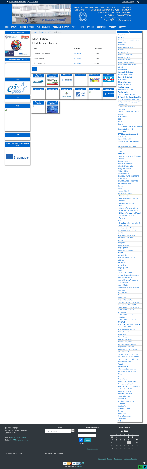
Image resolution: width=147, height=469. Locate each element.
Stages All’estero (124, 396)
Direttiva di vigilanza (125, 339)
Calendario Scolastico (125, 47)
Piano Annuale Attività (126, 62)
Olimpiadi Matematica (125, 166)
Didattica (121, 114)
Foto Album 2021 (124, 173)
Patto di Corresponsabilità (127, 344)
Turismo (122, 218)
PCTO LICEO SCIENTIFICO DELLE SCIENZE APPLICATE (129, 325)
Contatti (122, 27)
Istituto (13, 27)
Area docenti (122, 42)
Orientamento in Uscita (126, 384)
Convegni (121, 153)
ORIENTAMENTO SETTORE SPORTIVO (127, 320)
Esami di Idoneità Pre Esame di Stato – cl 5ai (128, 142)
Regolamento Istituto (125, 250)
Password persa (92, 449)
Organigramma (123, 247)
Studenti (90, 27)
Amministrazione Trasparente (128, 280)
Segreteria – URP (45, 32)
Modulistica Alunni (124, 82)
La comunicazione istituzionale (128, 275)
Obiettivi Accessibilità (125, 300)
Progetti (112, 27)
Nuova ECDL (122, 297)
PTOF (120, 121)
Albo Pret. (121, 37)
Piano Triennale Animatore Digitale (127, 65)
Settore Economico (124, 416)
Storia (120, 270)
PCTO (74, 27)
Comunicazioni (123, 52)
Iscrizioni (121, 411)
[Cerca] (73, 430)
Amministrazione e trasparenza (128, 40)
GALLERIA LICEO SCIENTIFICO (128, 181)
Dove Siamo (122, 262)
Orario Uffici (122, 406)
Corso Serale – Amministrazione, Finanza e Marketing (128, 198)
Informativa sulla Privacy (126, 228)
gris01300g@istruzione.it (19, 437)
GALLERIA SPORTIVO (125, 183)
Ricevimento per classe (126, 89)
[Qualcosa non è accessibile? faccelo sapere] (34, 69)
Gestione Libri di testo (125, 55)
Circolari (121, 50)
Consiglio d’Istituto (124, 255)
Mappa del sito (123, 285)
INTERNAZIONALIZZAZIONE (127, 230)
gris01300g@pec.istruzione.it (19, 440)
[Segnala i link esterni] (145, 467)
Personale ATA (123, 334)
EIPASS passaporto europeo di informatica (128, 135)
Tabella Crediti (123, 92)
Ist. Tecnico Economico (125, 193)
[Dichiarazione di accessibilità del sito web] (83, 463)
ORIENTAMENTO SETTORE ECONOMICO (127, 315)
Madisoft (79, 466)
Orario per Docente (124, 60)
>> (137, 430)
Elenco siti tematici (124, 139)
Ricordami (81, 443)
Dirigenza (121, 242)
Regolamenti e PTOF (61, 27)
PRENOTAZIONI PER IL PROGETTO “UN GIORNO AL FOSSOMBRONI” (129, 355)
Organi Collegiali (123, 245)
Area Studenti (122, 69)
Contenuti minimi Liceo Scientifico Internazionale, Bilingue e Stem (129, 98)
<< (112, 430)
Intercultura (122, 379)
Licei (119, 220)
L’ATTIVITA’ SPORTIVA (125, 272)
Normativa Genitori (124, 84)
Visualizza (77, 53)
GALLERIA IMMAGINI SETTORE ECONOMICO (128, 177)
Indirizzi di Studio (27, 27)
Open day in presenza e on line (128, 302)
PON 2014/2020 (123, 352)
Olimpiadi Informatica (125, 163)
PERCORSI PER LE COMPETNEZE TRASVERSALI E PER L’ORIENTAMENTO (129, 388)
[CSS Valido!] (76, 463)
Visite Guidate (123, 171)
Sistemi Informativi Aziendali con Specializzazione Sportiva (129, 209)
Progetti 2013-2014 (125, 393)
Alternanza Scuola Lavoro (127, 369)
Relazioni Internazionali (127, 203)
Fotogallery (122, 265)
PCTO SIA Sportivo (124, 332)
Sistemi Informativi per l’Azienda (130, 213)
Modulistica (122, 413)
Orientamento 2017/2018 (127, 305)
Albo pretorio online (125, 277)
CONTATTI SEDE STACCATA (127, 257)
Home (6, 27)
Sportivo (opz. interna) (126, 215)
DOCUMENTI (122, 131)
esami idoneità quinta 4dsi (127, 146)
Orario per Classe (124, 57)
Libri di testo (122, 79)
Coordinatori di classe (125, 74)
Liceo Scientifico (123, 282)
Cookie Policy (122, 292)
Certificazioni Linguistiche (127, 371)
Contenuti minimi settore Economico (126, 108)
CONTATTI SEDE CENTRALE (127, 94)
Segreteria (101, 27)
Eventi (120, 149)
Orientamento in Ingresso (127, 381)
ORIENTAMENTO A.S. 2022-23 (128, 307)
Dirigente (121, 260)
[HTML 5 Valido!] (67, 463)
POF (119, 119)
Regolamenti (122, 398)
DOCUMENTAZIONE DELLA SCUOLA (130, 126)
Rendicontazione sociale (126, 401)
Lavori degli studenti (125, 77)
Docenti (81, 27)
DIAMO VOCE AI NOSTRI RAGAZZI (129, 111)
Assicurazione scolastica (126, 235)
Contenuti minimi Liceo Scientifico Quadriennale (129, 103)
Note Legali (122, 290)
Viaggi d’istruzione (124, 168)
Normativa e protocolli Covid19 (128, 287)
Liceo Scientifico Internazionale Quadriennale (129, 224)
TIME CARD (122, 421)
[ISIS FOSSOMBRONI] (72, 14)
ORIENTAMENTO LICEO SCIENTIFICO (126, 311)
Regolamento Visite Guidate (127, 349)
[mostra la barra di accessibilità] (140, 467)
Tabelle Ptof (122, 418)
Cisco (120, 374)
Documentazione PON (125, 129)
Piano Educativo (43, 27)
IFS (119, 376)
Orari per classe (123, 87)
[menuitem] (6, 26)
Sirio (120, 205)
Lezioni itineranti (124, 161)
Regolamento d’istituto (126, 347)
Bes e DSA (121, 45)
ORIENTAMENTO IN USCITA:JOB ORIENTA (130, 157)
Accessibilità (122, 35)
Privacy (120, 295)
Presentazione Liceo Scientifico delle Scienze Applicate (128, 360)
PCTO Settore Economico (126, 329)
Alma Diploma (123, 366)
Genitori (120, 186)
